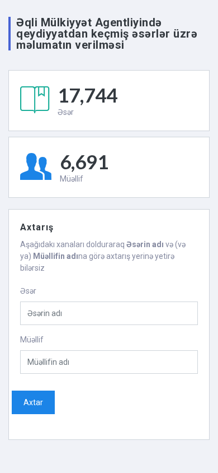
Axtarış (37, 227)
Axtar (33, 402)
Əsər (28, 290)
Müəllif (32, 339)
